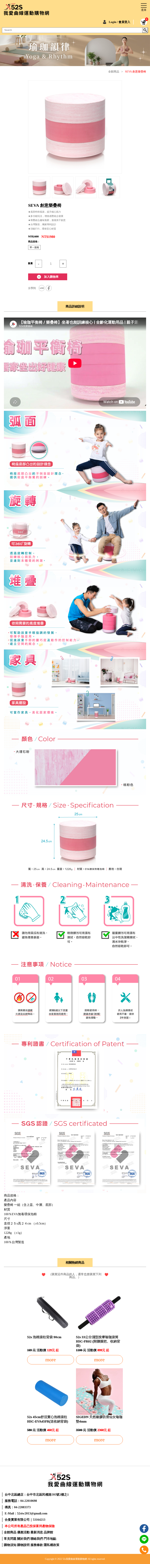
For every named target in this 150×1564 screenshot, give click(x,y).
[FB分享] (49, 288)
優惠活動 (23, 1532)
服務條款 (36, 1545)
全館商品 (113, 71)
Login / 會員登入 (119, 22)
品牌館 (48, 1532)
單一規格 (34, 247)
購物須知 (10, 1545)
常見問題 (10, 1538)
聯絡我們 (36, 1538)
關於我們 (23, 1538)
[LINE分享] (41, 288)
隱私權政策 (51, 1545)
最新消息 (36, 1532)
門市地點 (50, 1538)
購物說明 (23, 1545)
